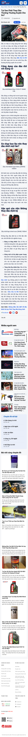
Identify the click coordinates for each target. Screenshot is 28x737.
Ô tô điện (16, 404)
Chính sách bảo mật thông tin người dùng (19, 677)
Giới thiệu (17, 666)
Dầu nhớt (10, 6)
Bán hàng (16, 329)
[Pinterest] (10, 312)
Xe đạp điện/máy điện (19, 340)
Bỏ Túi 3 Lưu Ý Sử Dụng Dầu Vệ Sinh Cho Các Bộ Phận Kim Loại (13, 471)
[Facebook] (4, 313)
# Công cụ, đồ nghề (10, 438)
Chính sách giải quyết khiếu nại (20, 683)
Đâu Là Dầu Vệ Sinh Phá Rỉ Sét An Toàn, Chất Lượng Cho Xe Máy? (13, 622)
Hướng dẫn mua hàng (6, 668)
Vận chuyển (3, 676)
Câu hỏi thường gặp (5, 685)
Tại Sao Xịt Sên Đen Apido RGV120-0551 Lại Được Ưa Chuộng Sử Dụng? (13, 572)
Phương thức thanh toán (20, 673)
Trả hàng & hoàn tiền (5, 678)
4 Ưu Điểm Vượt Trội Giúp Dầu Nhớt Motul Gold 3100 (14, 597)
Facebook (19, 701)
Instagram (19, 704)
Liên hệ (16, 689)
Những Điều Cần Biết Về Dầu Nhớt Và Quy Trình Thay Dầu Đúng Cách (14, 547)
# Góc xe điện (8, 432)
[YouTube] (16, 312)
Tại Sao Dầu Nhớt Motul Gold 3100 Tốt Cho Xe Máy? (13, 647)
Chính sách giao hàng (20, 671)
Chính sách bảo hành (5, 681)
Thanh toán (3, 673)
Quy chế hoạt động (19, 680)
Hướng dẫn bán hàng (6, 671)
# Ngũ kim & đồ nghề (11, 426)
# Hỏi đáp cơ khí (9, 445)
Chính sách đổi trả (5, 683)
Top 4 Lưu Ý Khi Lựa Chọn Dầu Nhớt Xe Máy (13, 522)
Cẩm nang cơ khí (18, 372)
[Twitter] (13, 312)
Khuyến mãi (17, 669)
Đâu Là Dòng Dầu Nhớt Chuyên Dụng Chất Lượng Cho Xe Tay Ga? (12, 496)
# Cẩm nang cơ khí (10, 420)
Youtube (18, 706)
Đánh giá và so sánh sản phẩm (19, 394)
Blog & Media (4, 6)
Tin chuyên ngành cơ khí (19, 350)
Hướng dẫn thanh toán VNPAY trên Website (20, 686)
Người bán (16, 361)
